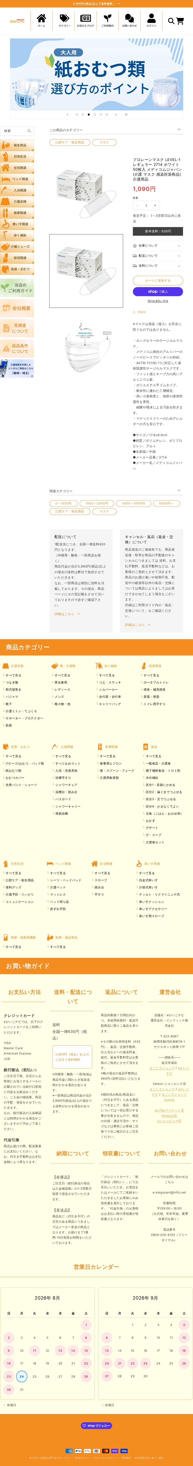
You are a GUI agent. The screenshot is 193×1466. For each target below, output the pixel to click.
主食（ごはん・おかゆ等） (164, 813)
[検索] (29, 131)
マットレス (57, 894)
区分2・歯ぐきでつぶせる (163, 792)
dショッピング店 (169, 1121)
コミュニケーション (19, 902)
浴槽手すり (62, 778)
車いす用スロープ (151, 916)
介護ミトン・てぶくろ (21, 711)
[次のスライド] (116, 115)
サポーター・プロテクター (24, 718)
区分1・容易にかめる (160, 785)
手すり (99, 894)
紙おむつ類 (13, 770)
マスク (104, 142)
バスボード (62, 799)
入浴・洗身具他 (65, 770)
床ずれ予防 (57, 909)
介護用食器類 (109, 778)
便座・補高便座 (153, 689)
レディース (62, 689)
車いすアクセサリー (152, 909)
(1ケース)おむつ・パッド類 (24, 763)
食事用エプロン (110, 763)
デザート (151, 828)
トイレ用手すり (153, 704)
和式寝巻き (13, 689)
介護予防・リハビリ (19, 894)
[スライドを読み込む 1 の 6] (77, 115)
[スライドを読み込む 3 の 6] (89, 115)
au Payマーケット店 (169, 1110)
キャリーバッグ (109, 704)
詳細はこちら (64, 614)
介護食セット (155, 842)
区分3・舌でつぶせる (160, 799)
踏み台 (99, 887)
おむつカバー (15, 778)
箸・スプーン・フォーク (117, 770)
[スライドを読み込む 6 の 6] (107, 115)
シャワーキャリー (67, 806)
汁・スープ (153, 835)
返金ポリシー (82, 1458)
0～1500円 (63, 503)
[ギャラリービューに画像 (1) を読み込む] (86, 271)
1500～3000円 (97, 503)
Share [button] (141, 312)
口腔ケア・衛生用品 (69, 142)
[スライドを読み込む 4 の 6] (95, 115)
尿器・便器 (150, 696)
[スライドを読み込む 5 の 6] (101, 115)
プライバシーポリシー (105, 1458)
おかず (150, 821)
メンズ (59, 696)
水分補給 (151, 778)
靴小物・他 (62, 704)
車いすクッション (151, 902)
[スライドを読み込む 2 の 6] (83, 115)
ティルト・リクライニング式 (159, 894)
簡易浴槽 (61, 813)
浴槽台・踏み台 (65, 792)
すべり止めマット (67, 763)
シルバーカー (108, 689)
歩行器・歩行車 (109, 696)
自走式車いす (148, 880)
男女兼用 (60, 682)
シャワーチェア (65, 785)
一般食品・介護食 (158, 763)
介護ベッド (57, 887)
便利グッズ (13, 887)
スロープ (100, 880)
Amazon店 (169, 1116)
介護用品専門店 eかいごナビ (55, 1458)
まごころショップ (162, 1068)
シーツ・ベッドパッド (65, 880)
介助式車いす (148, 887)
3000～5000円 (133, 503)
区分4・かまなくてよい (162, 806)
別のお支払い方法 (158, 301)
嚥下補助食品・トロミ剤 (162, 770)
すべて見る (13, 675)
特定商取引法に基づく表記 (149, 1458)
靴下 (8, 704)
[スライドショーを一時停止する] (125, 115)
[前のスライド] (67, 115)
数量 (135, 197)
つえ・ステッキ (109, 682)
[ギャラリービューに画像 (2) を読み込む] (86, 346)
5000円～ (166, 503)
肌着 (8, 725)
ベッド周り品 (59, 902)
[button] (63, 21)
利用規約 (126, 1458)
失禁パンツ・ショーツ (21, 785)
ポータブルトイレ (155, 682)
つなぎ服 (11, 682)
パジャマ (11, 696)
